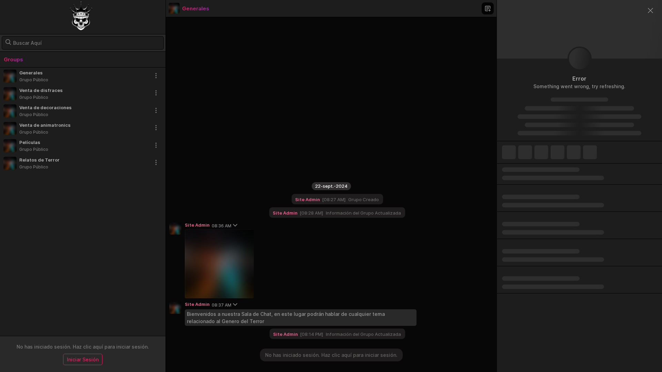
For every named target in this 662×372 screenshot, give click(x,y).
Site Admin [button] (285, 334)
